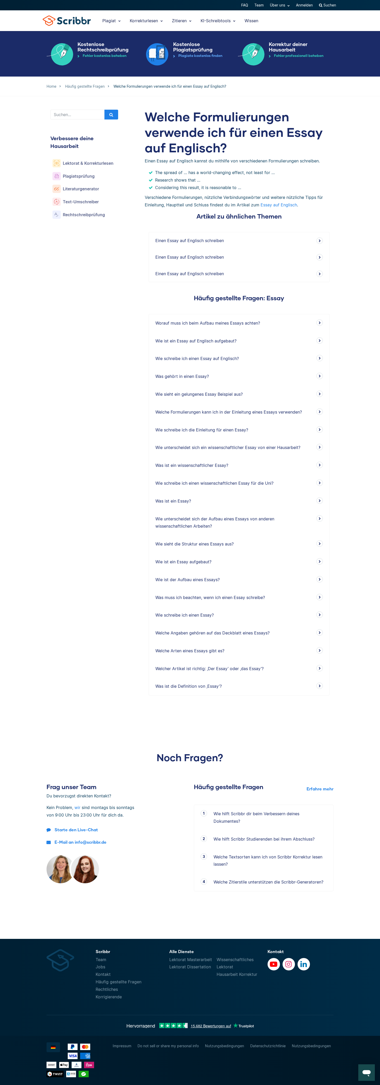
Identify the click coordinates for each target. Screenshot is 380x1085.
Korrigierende (109, 996)
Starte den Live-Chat (76, 829)
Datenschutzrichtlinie (268, 1046)
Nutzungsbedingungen (224, 1046)
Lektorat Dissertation (190, 966)
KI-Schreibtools (216, 20)
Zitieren (180, 20)
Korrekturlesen (144, 20)
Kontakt (103, 974)
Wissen (251, 20)
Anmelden (304, 5)
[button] (366, 1072)
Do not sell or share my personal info (168, 1046)
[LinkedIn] (304, 964)
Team (259, 5)
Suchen (329, 5)
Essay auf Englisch (279, 204)
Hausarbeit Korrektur (237, 974)
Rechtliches (107, 989)
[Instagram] (289, 964)
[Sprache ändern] (53, 1047)
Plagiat (109, 20)
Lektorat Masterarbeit (190, 959)
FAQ (244, 5)
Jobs (100, 966)
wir (77, 807)
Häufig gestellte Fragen (118, 981)
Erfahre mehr (320, 788)
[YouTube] (274, 964)
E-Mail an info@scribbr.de (81, 842)
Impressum (122, 1046)
